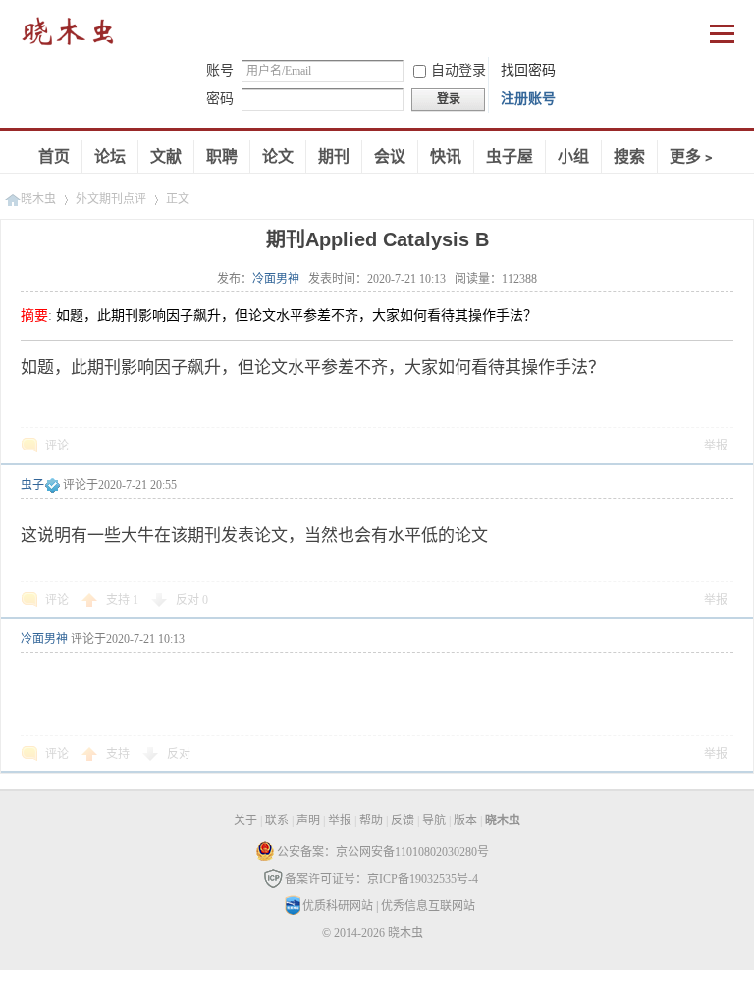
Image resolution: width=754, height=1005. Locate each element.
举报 (715, 445)
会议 (389, 156)
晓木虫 (69, 36)
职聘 (222, 156)
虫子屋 (509, 156)
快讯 (445, 156)
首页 (54, 156)
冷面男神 (275, 279)
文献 (166, 156)
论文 (278, 156)
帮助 (371, 820)
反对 (192, 600)
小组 (573, 156)
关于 (245, 820)
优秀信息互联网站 (428, 906)
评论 (57, 445)
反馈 (402, 820)
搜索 (629, 156)
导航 (434, 820)
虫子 (32, 485)
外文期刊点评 (111, 199)
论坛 (110, 156)
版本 (465, 820)
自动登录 (458, 70)
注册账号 (528, 98)
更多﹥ (693, 156)
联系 (277, 820)
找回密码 (528, 70)
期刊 (334, 156)
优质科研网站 (337, 906)
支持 (122, 600)
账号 (220, 70)
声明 (308, 820)
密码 (220, 98)
